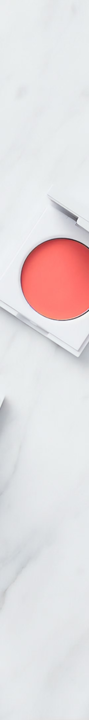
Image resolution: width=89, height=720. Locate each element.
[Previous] (35, 341)
